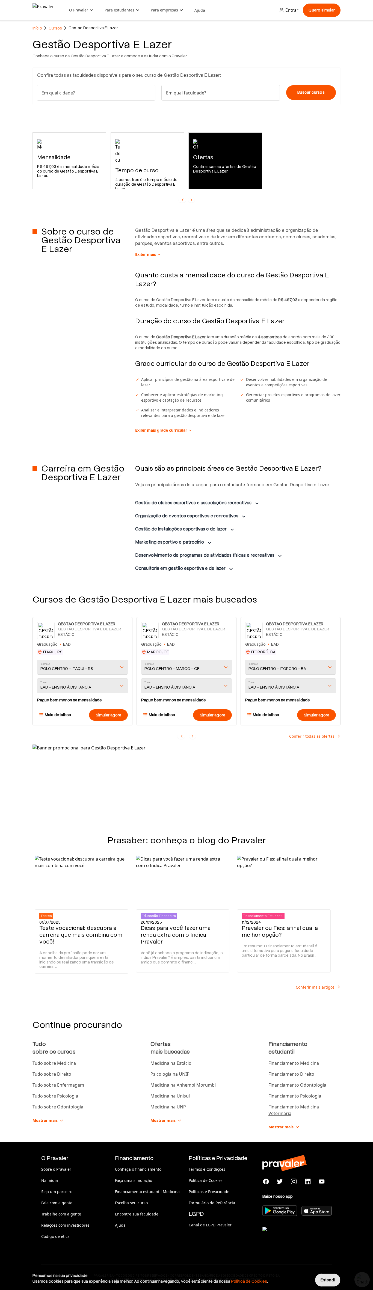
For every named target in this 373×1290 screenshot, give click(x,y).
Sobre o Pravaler (56, 1169)
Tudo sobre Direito (51, 1074)
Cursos (55, 28)
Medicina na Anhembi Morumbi (183, 1085)
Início (37, 28)
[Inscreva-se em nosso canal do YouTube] (321, 1182)
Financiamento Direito (291, 1074)
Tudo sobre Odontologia (57, 1107)
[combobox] (96, 92)
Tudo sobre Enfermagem (58, 1085)
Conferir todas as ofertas (311, 736)
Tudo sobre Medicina (54, 1063)
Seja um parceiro (56, 1191)
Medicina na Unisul (170, 1096)
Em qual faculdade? (186, 93)
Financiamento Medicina (293, 1063)
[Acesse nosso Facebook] (266, 1182)
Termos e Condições (207, 1169)
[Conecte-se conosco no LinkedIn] (307, 1182)
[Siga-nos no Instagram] (294, 1182)
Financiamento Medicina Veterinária (293, 1110)
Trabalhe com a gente (61, 1214)
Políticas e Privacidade (209, 1191)
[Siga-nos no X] (280, 1182)
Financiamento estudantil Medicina (147, 1191)
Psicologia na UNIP (170, 1074)
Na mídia (49, 1180)
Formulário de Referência (212, 1202)
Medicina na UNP (168, 1107)
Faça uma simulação (133, 1180)
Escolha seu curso (131, 1202)
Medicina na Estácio (170, 1063)
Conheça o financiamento (138, 1169)
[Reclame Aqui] (289, 1236)
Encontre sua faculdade (136, 1214)
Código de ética (55, 1236)
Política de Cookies (206, 1180)
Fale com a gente (56, 1202)
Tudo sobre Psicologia (55, 1096)
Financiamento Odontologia (297, 1085)
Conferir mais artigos (315, 987)
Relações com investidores (65, 1225)
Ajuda (199, 10)
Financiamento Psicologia (294, 1096)
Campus (46, 664)
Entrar (291, 10)
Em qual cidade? (58, 93)
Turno (43, 682)
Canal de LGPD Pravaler (210, 1224)
